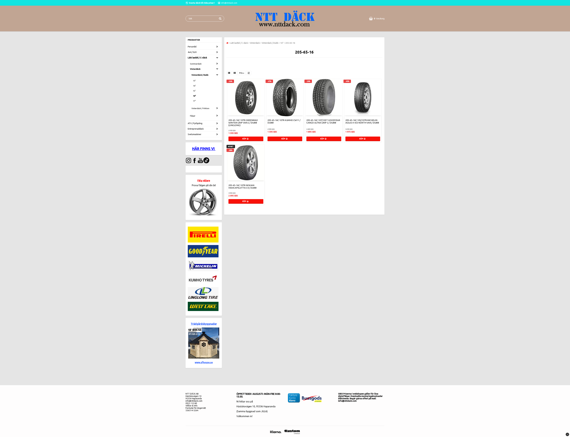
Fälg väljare (203, 180)
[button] (376, 18)
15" (194, 91)
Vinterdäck (195, 69)
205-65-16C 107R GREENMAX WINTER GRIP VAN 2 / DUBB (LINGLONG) (243, 122)
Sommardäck (196, 64)
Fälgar (192, 116)
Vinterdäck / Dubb (199, 75)
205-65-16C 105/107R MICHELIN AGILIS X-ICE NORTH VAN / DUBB (362, 121)
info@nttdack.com (194, 401)
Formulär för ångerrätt (196, 408)
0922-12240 (191, 403)
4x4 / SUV (192, 52)
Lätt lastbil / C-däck (197, 57)
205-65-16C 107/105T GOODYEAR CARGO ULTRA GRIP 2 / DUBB (323, 121)
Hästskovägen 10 (245, 406)
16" (194, 96)
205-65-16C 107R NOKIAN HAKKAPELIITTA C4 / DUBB (242, 186)
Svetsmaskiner (194, 134)
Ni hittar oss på (244, 401)
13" (194, 81)
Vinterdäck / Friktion (200, 108)
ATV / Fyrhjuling (195, 123)
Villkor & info (191, 405)
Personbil (192, 46)
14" (194, 86)
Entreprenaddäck (196, 129)
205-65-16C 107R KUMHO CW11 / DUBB (283, 121)
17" (194, 101)
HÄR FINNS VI (204, 149)
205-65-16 (290, 43)
